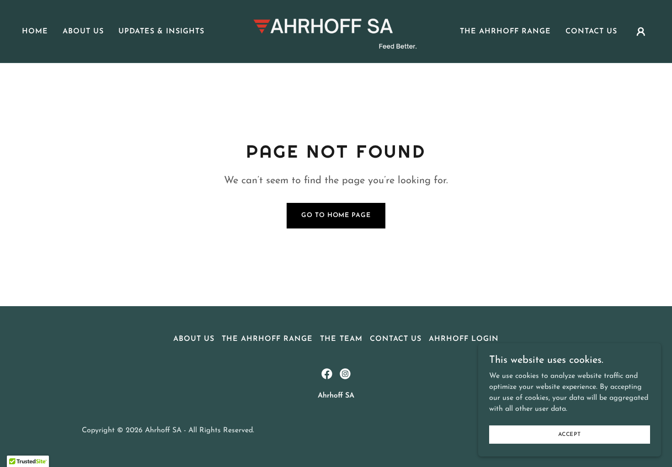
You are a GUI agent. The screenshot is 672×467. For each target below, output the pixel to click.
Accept (569, 434)
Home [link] (35, 31)
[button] (641, 31)
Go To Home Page (335, 215)
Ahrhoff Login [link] (464, 339)
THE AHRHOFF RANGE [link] (505, 31)
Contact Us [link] (591, 31)
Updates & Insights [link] (161, 31)
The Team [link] (341, 339)
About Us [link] (83, 31)
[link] (335, 31)
